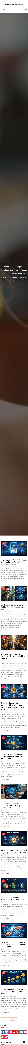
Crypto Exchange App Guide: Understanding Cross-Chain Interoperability (13, 756)
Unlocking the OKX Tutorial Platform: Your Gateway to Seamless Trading (12, 805)
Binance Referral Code (15, 557)
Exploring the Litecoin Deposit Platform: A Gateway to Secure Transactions (13, 944)
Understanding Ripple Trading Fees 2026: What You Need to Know (13, 991)
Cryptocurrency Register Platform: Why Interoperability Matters (13, 656)
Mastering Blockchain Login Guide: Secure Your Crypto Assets (12, 607)
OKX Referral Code (5, 557)
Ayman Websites (6, 564)
